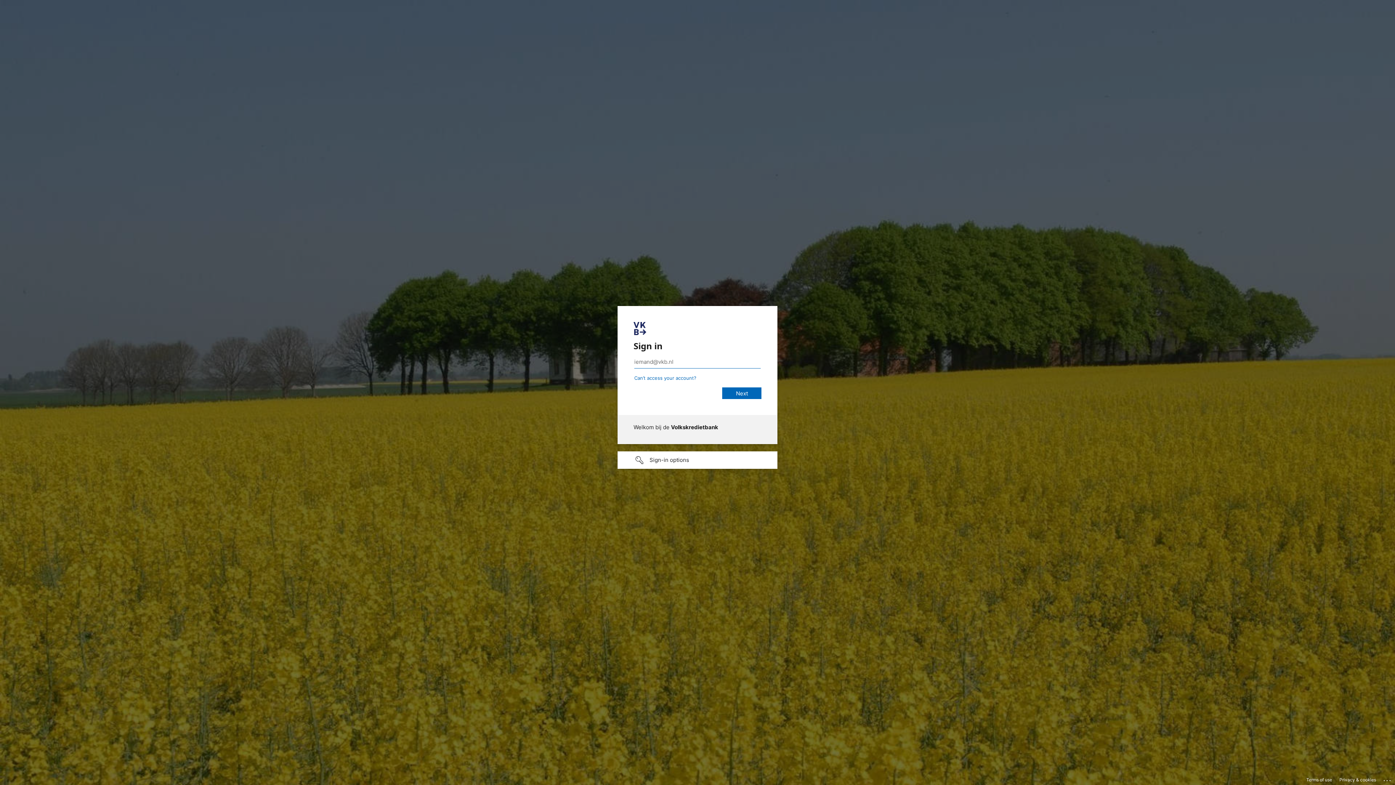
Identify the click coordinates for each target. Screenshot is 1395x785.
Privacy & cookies (1357, 779)
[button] (697, 460)
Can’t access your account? (665, 378)
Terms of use (1319, 779)
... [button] (1387, 778)
